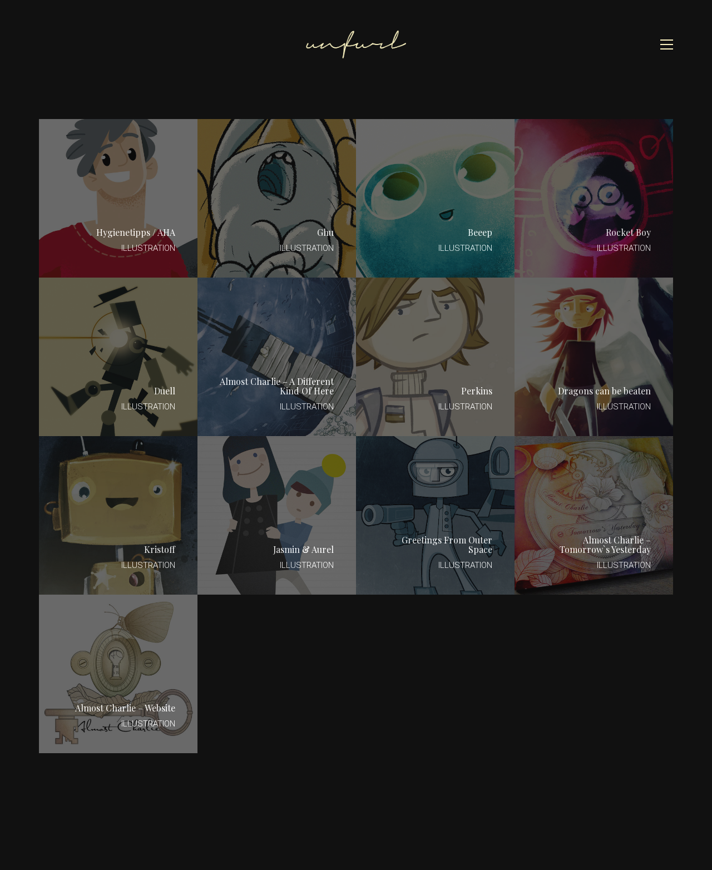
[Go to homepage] (356, 44)
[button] (666, 44)
